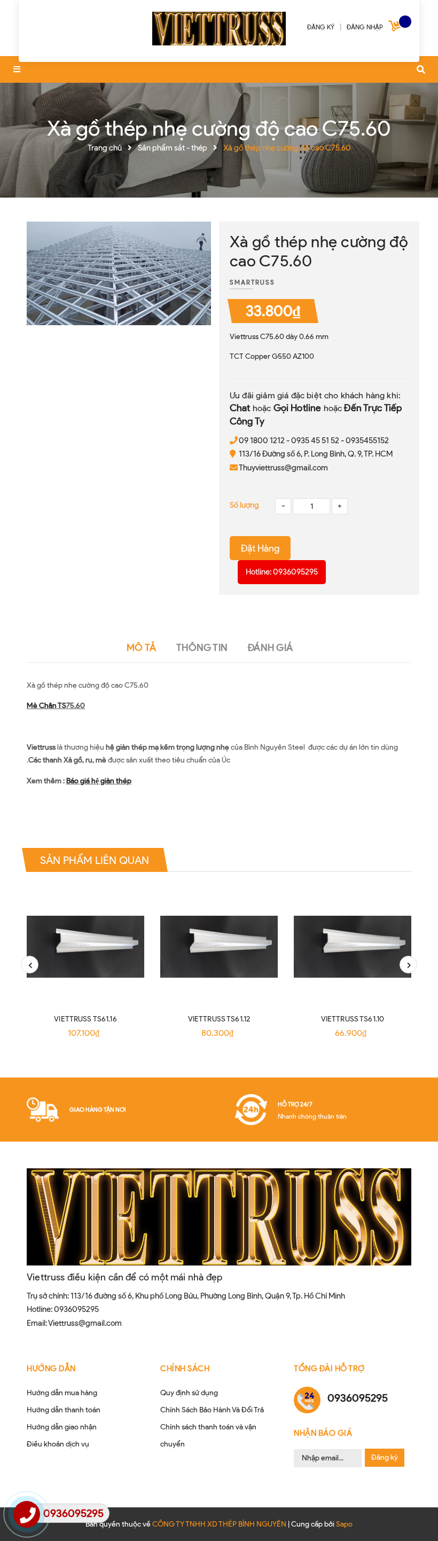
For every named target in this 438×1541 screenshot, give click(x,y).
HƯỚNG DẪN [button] (51, 1368)
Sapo (344, 1524)
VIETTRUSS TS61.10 (352, 1019)
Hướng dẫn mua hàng (62, 1392)
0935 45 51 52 (315, 440)
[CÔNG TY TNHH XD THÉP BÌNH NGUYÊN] (219, 26)
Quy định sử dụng (189, 1392)
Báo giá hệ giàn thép (98, 780)
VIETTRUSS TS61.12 (219, 1019)
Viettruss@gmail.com (85, 1323)
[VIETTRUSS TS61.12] (219, 946)
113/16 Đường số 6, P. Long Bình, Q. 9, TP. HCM (316, 454)
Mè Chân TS (46, 705)
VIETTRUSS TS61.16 (85, 1019)
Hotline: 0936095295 (282, 572)
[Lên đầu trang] (409, 1514)
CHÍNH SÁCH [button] (184, 1368)
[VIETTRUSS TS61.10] (352, 946)
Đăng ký (384, 1457)
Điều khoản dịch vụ (58, 1444)
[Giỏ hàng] (395, 28)
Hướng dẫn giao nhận (62, 1427)
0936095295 (76, 1309)
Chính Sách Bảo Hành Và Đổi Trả (212, 1409)
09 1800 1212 (262, 440)
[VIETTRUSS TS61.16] (85, 946)
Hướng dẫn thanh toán (63, 1409)
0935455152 (367, 440)
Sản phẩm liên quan (95, 860)
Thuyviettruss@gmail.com (283, 468)
